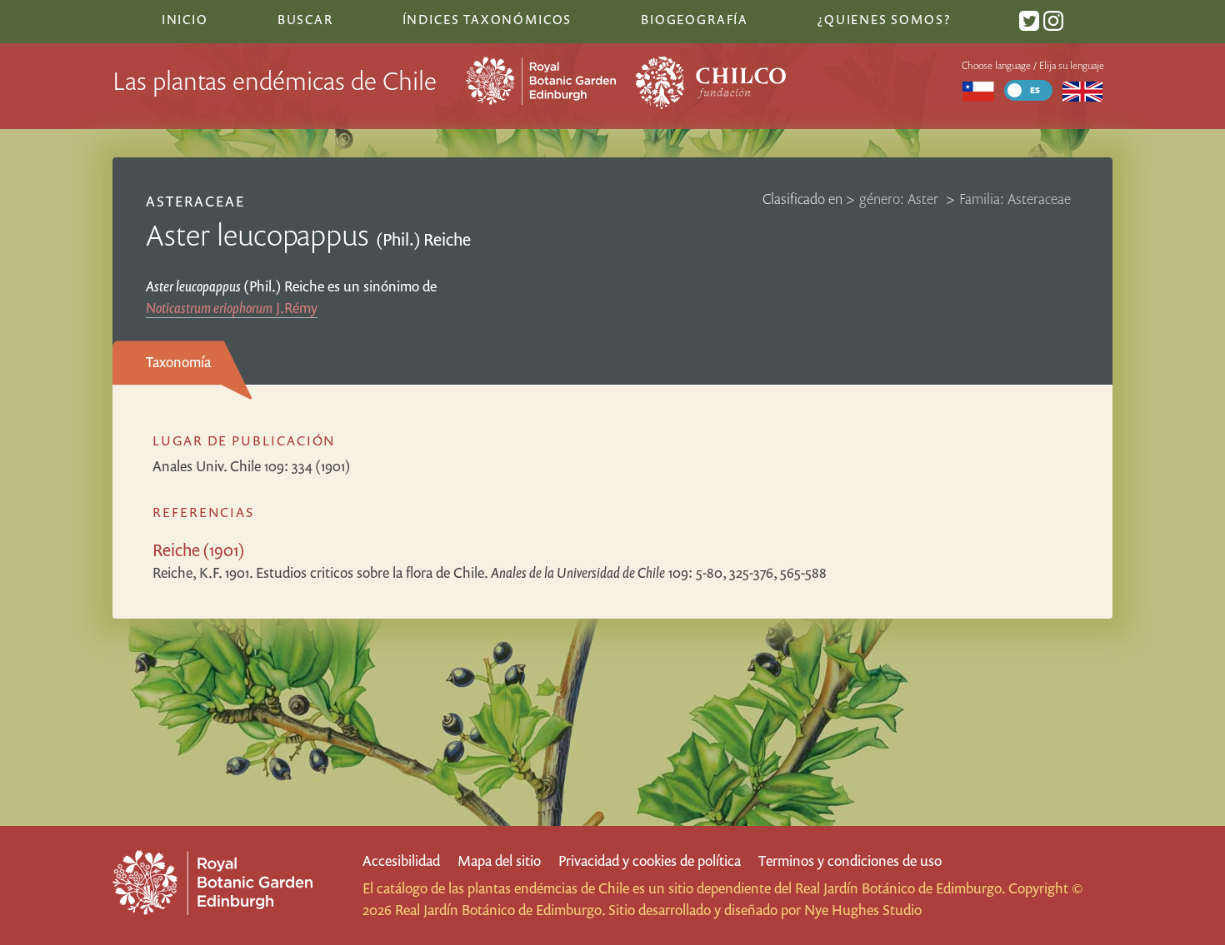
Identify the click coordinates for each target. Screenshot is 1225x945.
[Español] (978, 90)
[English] (1083, 90)
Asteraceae (195, 201)
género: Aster (900, 198)
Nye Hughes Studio (863, 909)
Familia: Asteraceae (1015, 198)
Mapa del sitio (499, 860)
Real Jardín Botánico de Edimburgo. (900, 888)
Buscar (305, 19)
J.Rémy (232, 307)
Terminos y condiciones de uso (850, 860)
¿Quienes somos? (884, 19)
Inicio (185, 19)
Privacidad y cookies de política (649, 860)
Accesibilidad (401, 860)
